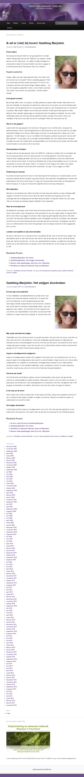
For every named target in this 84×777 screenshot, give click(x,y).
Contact (9, 28)
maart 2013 (10, 698)
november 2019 (11, 530)
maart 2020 (10, 523)
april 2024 (9, 476)
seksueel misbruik (26, 271)
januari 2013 (10, 703)
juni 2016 (9, 610)
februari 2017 (10, 596)
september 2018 (11, 557)
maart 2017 (10, 594)
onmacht (9, 273)
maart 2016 (10, 617)
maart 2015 (10, 645)
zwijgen (14, 273)
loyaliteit (64, 271)
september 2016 (11, 606)
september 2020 (11, 509)
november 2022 (11, 486)
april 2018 (9, 569)
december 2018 (11, 553)
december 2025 (11, 446)
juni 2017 (9, 590)
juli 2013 (9, 691)
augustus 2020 (11, 511)
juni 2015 (9, 638)
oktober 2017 (10, 580)
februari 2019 (10, 548)
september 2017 (11, 583)
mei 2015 (9, 640)
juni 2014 (9, 666)
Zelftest (15, 23)
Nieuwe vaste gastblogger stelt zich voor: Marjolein (30, 263)
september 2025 (11, 451)
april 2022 (9, 493)
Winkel (31, 23)
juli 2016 (9, 608)
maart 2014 (10, 673)
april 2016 (9, 615)
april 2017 (9, 592)
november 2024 (11, 465)
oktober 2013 (10, 684)
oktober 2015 (10, 629)
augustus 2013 (11, 689)
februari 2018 (10, 573)
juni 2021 (9, 504)
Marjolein (70, 271)
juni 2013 (9, 694)
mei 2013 (9, 696)
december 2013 (11, 680)
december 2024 (11, 463)
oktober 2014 (10, 657)
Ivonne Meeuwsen (30, 47)
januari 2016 (10, 622)
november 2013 (11, 682)
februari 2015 (10, 647)
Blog (8, 23)
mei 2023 (9, 481)
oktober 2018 (10, 555)
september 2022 (11, 490)
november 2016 (11, 601)
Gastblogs (17, 271)
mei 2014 (9, 668)
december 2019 (11, 527)
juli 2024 (9, 472)
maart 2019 (10, 546)
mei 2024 (9, 474)
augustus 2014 (11, 661)
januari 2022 (10, 497)
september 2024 (11, 470)
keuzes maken (54, 436)
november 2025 (11, 449)
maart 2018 (10, 571)
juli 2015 (9, 636)
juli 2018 (9, 562)
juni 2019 (9, 539)
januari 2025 (10, 460)
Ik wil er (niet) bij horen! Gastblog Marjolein (35, 43)
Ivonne (24, 23)
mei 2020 (9, 518)
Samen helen (41, 23)
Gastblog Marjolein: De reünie (21, 257)
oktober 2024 (10, 467)
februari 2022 (10, 495)
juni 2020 (9, 516)
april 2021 (9, 506)
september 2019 (11, 532)
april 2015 (9, 643)
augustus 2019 (11, 534)
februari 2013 (10, 700)
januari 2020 (10, 525)
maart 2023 (10, 483)
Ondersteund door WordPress (42, 769)
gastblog (54, 271)
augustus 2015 (11, 633)
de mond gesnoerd (45, 271)
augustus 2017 (11, 585)
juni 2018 (9, 564)
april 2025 (9, 453)
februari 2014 (10, 675)
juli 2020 (9, 513)
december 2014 (11, 652)
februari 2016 (10, 620)
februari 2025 (10, 458)
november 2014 (11, 654)
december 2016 (11, 599)
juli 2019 (9, 536)
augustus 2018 (11, 560)
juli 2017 (9, 587)
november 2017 (11, 578)
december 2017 (11, 576)
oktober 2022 (10, 488)
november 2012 (11, 705)
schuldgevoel (63, 436)
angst (41, 436)
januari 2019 (10, 550)
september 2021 (11, 502)
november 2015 (11, 627)
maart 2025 (10, 456)
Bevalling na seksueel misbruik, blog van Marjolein (29, 265)
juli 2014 (9, 664)
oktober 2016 (10, 603)
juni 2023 (9, 479)
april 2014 (9, 670)
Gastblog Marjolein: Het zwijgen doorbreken (27, 260)
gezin (59, 271)
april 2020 (9, 520)
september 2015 (11, 631)
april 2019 (9, 543)
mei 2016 (9, 613)
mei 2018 (9, 567)
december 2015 (11, 624)
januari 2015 (10, 650)
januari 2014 (10, 677)
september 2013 (11, 687)
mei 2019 (9, 541)
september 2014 (11, 659)
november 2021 (11, 500)
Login (8, 713)
